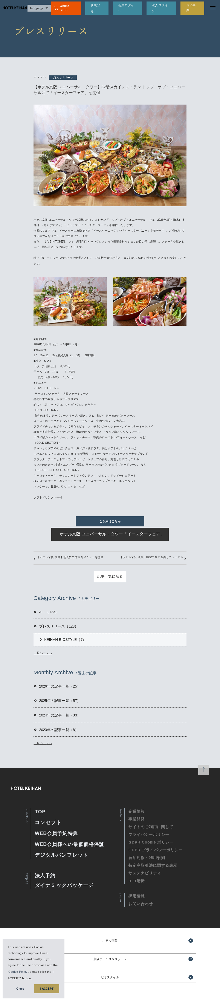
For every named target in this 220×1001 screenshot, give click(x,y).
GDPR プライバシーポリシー (155, 850)
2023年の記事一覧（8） (59, 730)
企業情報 (136, 811)
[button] (33, 978)
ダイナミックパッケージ (64, 885)
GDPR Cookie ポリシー (151, 842)
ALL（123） (49, 612)
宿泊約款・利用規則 (146, 858)
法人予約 (45, 875)
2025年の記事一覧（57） (60, 701)
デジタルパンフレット (62, 855)
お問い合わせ (140, 904)
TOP (40, 811)
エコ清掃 (136, 881)
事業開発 (136, 819)
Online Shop (65, 8)
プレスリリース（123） (58, 626)
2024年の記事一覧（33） (60, 715)
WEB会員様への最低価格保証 (69, 844)
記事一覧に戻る (110, 576)
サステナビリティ (144, 873)
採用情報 (136, 896)
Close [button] (20, 988)
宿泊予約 (191, 8)
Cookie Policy (17, 971)
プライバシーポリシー (148, 834)
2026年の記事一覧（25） (60, 686)
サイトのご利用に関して (150, 827)
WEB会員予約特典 (56, 833)
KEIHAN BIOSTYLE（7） (65, 640)
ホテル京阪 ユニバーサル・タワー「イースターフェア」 (112, 534)
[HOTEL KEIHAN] (14, 8)
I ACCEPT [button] (46, 988)
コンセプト (48, 822)
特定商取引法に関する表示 (152, 865)
